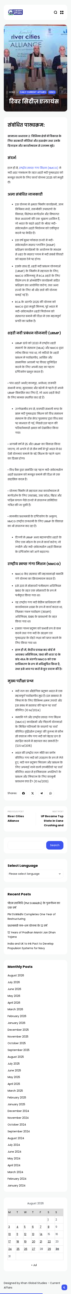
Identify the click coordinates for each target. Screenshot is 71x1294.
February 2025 (17, 1097)
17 (9, 1241)
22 (49, 1241)
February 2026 (17, 1016)
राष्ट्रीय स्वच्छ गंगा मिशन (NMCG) (39, 168)
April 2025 (14, 1084)
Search (54, 845)
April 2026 (14, 1003)
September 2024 (19, 1131)
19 (25, 1241)
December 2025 (18, 1030)
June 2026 (14, 989)
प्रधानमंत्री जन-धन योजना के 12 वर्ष (27, 926)
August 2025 (16, 1057)
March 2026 (15, 1009)
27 (33, 1249)
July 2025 (14, 1064)
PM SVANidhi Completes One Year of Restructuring (32, 916)
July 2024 (14, 1145)
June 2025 (14, 1070)
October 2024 (17, 1124)
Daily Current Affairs (33, 92)
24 (10, 1249)
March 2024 (15, 1172)
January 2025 (16, 1104)
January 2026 (16, 1023)
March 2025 (15, 1091)
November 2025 (18, 1036)
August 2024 (16, 1138)
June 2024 (14, 1152)
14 (41, 1234)
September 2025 (19, 1050)
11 (17, 1234)
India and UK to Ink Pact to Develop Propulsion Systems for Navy (31, 946)
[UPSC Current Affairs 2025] (15, 12)
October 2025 (17, 1043)
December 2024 (18, 1111)
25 (18, 1249)
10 (9, 1234)
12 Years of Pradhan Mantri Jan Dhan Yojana (32, 935)
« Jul (34, 1265)
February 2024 (17, 1179)
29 (49, 1249)
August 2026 (16, 975)
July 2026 (14, 982)
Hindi (52, 92)
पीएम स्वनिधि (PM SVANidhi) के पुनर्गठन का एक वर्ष (34, 905)
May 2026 (14, 996)
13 (33, 1234)
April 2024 (14, 1165)
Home (12, 92)
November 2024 (18, 1118)
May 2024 (14, 1158)
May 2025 (14, 1077)
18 (17, 1241)
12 (25, 1234)
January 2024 (17, 1185)
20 (33, 1241)
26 (25, 1249)
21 (41, 1241)
